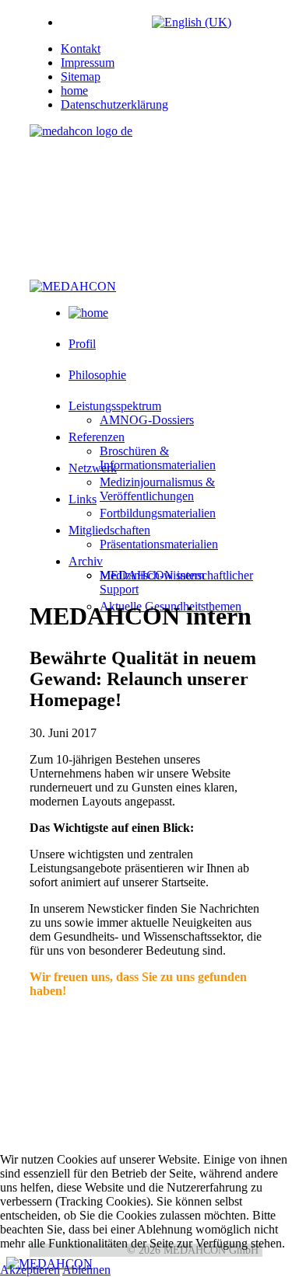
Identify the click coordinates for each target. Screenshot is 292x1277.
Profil (82, 343)
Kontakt (80, 48)
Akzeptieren (30, 1269)
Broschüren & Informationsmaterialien (158, 457)
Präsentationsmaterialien (159, 544)
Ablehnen (86, 1269)
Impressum (87, 62)
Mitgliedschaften (109, 530)
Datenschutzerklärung (114, 104)
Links (83, 499)
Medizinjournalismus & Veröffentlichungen (157, 489)
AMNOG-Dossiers (147, 419)
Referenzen (97, 437)
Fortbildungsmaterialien (158, 513)
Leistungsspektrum (115, 405)
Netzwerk (93, 468)
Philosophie (97, 374)
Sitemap (80, 76)
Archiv (86, 561)
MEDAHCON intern (152, 575)
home (74, 90)
